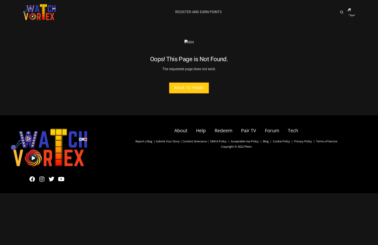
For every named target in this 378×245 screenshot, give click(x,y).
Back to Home (189, 88)
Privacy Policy (303, 141)
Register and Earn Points (198, 12)
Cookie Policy (281, 141)
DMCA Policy (218, 141)
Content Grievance (194, 141)
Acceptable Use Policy (244, 141)
